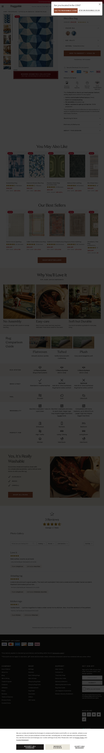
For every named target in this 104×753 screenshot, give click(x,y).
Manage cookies (57, 747)
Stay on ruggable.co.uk (89, 10)
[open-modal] (100, 4)
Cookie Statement (22, 740)
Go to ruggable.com (66, 11)
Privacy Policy (79, 738)
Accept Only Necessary (80, 747)
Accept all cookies (30, 747)
